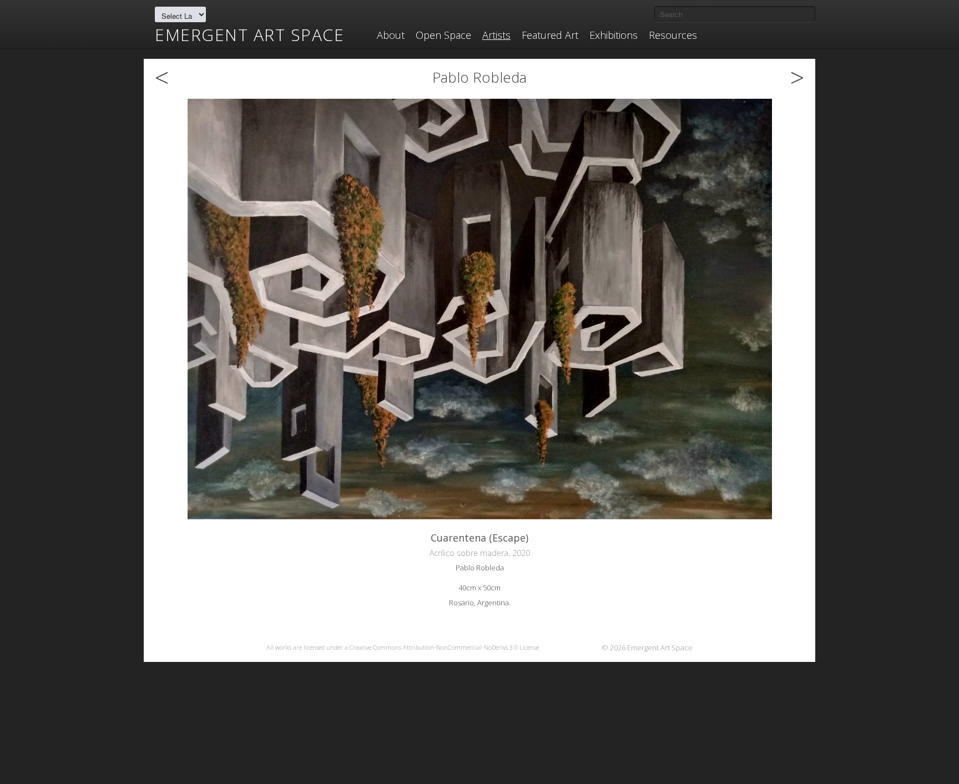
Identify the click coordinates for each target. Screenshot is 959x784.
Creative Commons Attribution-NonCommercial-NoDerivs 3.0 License (444, 647)
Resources (673, 35)
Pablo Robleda (479, 77)
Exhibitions (613, 35)
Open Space (443, 35)
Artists (496, 35)
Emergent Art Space (249, 35)
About (391, 35)
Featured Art (550, 35)
